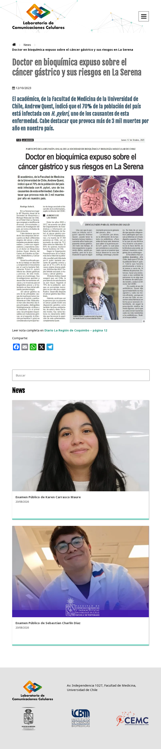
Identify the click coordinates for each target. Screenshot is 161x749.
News (27, 45)
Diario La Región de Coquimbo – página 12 (75, 330)
